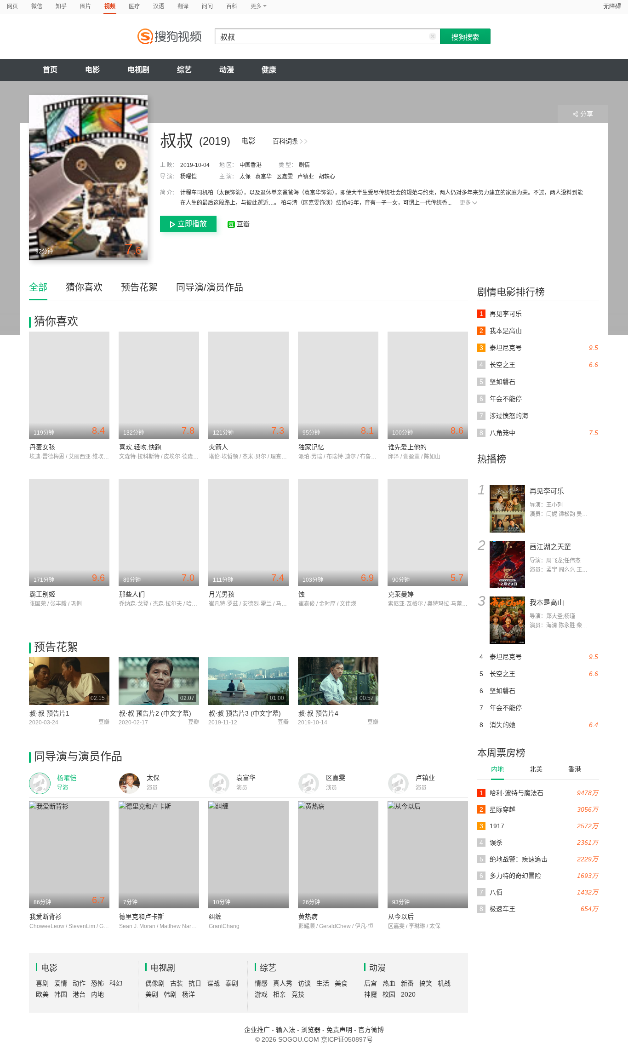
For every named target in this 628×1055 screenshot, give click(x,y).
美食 (341, 983)
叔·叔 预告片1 (49, 713)
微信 (36, 6)
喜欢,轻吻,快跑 (140, 447)
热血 (389, 983)
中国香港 (251, 165)
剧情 (304, 165)
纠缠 (215, 916)
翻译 (182, 6)
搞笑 (425, 983)
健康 (269, 70)
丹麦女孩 (42, 447)
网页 (12, 6)
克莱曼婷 (401, 594)
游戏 (261, 994)
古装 (176, 983)
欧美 (42, 994)
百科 (231, 6)
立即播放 (192, 224)
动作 (79, 983)
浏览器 (310, 1029)
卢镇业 (305, 176)
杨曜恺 (188, 176)
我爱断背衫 (45, 916)
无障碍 (612, 6)
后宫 (370, 983)
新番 (407, 983)
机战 (444, 983)
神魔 (370, 994)
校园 (389, 994)
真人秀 (282, 983)
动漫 (226, 70)
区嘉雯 (284, 176)
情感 (261, 983)
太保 (245, 176)
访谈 (304, 983)
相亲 (279, 994)
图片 (85, 6)
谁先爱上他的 (407, 447)
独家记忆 (311, 447)
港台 (79, 994)
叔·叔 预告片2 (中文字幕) (155, 713)
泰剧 (231, 983)
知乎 (61, 6)
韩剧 (170, 994)
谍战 (213, 983)
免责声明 (339, 1029)
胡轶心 (327, 176)
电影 (92, 70)
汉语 (158, 6)
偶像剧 (155, 983)
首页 (50, 70)
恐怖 (97, 983)
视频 (109, 6)
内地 (497, 769)
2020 (408, 994)
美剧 (151, 994)
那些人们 (132, 594)
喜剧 (42, 983)
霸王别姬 (42, 594)
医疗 (134, 6)
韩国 (60, 994)
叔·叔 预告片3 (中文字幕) (245, 713)
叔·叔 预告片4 (318, 713)
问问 (207, 6)
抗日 (194, 983)
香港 (574, 769)
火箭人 (218, 447)
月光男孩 (221, 594)
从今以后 (401, 916)
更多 (465, 203)
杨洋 (188, 994)
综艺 (184, 70)
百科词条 (285, 141)
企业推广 (257, 1029)
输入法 (285, 1029)
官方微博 (371, 1029)
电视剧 (138, 70)
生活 (322, 983)
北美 (536, 769)
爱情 (60, 983)
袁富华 (263, 176)
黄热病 (308, 916)
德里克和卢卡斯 (141, 916)
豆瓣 (242, 224)
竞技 (297, 994)
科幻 (115, 983)
